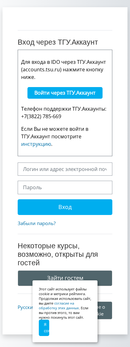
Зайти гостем (65, 278)
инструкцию (36, 143)
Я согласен (46, 327)
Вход (65, 207)
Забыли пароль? (37, 223)
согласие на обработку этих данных (59, 305)
